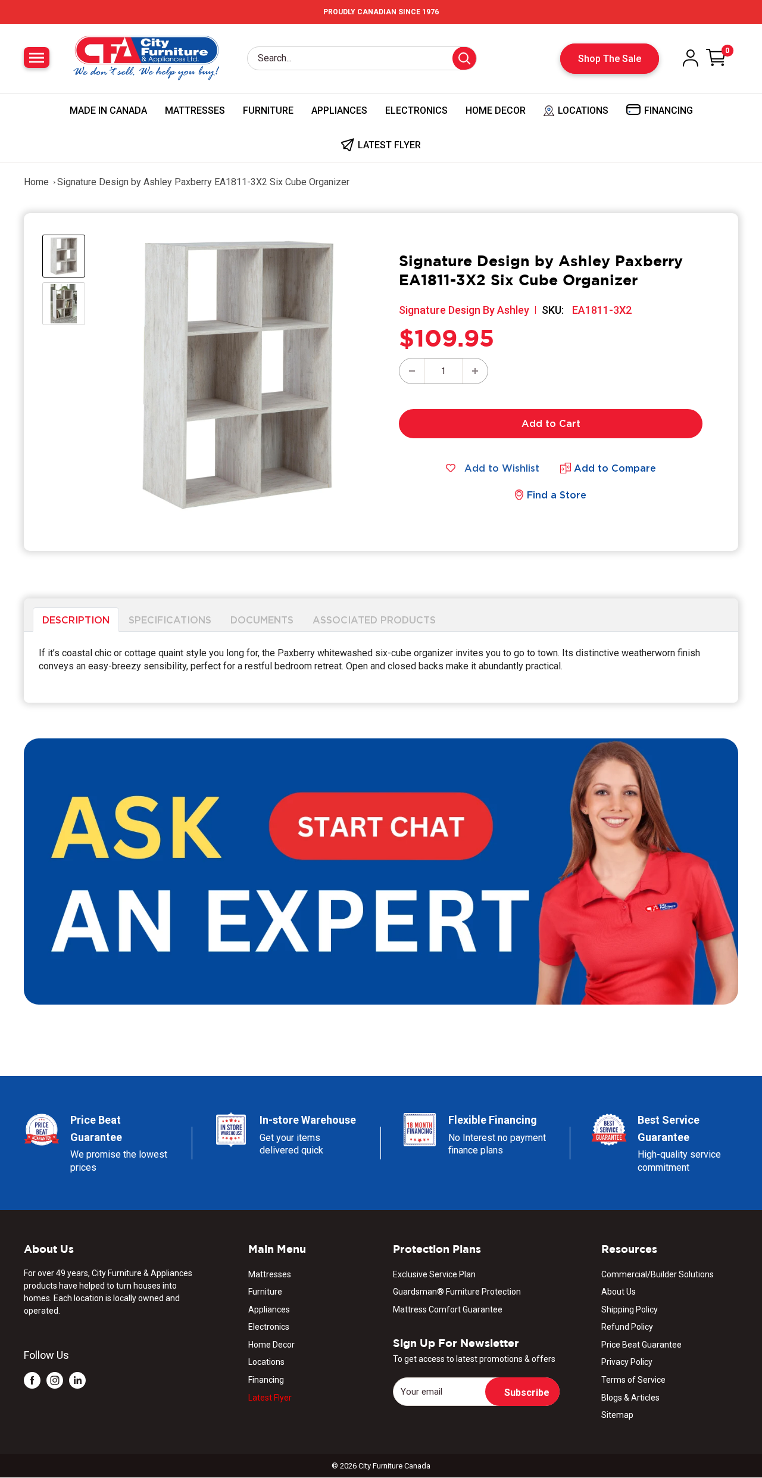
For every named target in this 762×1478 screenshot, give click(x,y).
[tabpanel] (381, 667)
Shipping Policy (629, 1309)
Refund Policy (627, 1327)
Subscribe (526, 1392)
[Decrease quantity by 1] (411, 370)
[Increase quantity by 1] (475, 370)
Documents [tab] (261, 619)
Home (36, 182)
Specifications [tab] (170, 619)
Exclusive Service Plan (434, 1274)
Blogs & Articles (630, 1397)
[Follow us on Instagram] (54, 1380)
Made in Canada (108, 110)
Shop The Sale (609, 58)
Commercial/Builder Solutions (657, 1274)
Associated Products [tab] (374, 619)
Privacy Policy (626, 1362)
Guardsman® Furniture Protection (457, 1291)
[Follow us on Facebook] (32, 1380)
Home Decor (496, 110)
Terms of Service (633, 1380)
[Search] (464, 58)
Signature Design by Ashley (464, 310)
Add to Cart (550, 423)
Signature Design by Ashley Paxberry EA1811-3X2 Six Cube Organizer (203, 182)
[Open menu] (36, 57)
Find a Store (556, 495)
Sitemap (617, 1415)
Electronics (416, 110)
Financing (266, 1380)
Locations (266, 1362)
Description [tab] (76, 619)
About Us (618, 1291)
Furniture (268, 110)
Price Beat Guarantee (641, 1344)
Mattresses (195, 110)
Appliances (339, 110)
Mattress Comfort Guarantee (447, 1309)
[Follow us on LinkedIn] (77, 1380)
